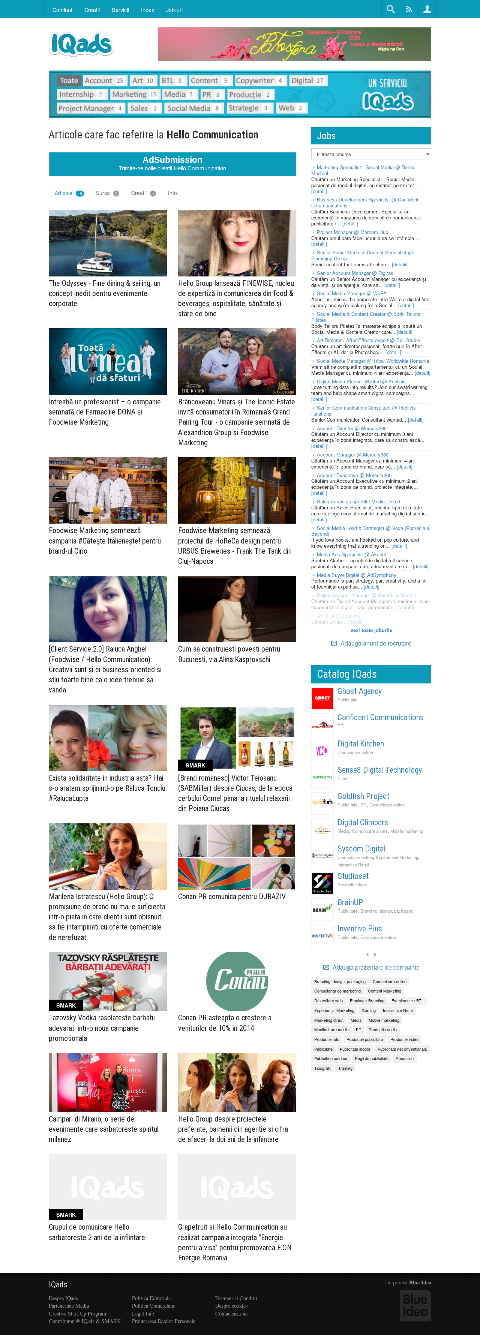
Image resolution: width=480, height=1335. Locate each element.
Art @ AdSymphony (338, 615)
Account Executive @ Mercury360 (354, 475)
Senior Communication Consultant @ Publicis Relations (363, 410)
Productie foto (326, 1039)
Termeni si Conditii (236, 1298)
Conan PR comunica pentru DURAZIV (232, 896)
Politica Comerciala (153, 1305)
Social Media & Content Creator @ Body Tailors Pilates (365, 316)
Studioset (353, 876)
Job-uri (174, 10)
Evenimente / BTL (408, 1000)
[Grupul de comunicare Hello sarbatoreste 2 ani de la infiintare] (108, 1187)
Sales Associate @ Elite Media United (358, 501)
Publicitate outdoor (331, 1058)
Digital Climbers (363, 822)
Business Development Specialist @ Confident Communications (364, 202)
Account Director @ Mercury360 (352, 428)
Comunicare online (355, 752)
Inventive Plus (360, 928)
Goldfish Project (363, 796)
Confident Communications (381, 717)
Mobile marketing (406, 831)
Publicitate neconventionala (402, 1049)
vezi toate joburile (371, 630)
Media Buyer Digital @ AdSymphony (356, 574)
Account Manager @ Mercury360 (352, 454)
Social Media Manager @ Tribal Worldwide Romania (373, 360)
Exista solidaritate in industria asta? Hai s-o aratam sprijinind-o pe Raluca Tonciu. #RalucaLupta (108, 788)
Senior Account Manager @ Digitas (355, 272)
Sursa (106, 193)
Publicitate (347, 700)
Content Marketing (384, 991)
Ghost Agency (360, 691)
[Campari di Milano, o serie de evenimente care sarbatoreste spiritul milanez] (108, 1082)
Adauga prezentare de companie (375, 967)
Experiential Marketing (397, 857)
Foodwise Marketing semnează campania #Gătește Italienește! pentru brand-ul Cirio (105, 540)
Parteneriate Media (69, 1305)
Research (405, 1058)
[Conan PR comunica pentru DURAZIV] (237, 856)
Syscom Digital (362, 848)
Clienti (344, 778)
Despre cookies (231, 1305)
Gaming (369, 1010)
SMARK (195, 765)
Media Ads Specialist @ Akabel (351, 554)
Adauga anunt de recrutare (375, 643)
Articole (68, 193)
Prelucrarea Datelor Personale (163, 1320)
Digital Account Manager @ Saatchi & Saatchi (367, 595)
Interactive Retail (353, 865)
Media (343, 831)
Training (345, 1068)
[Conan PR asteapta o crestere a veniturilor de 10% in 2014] (237, 981)
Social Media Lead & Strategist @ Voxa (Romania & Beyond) (370, 531)
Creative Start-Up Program (77, 1313)
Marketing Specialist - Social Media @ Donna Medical (363, 170)
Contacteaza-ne (231, 1313)
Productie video (352, 884)
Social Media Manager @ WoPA (352, 293)
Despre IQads (63, 1298)
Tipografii (322, 1068)
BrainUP (350, 902)
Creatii (142, 193)
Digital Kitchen (361, 743)
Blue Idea (420, 1282)
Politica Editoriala (151, 1298)
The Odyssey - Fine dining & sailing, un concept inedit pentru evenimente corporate (104, 293)
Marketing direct (329, 1020)
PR (341, 726)
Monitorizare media (331, 1029)
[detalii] (319, 191)
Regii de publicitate (371, 1058)
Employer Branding (367, 1000)
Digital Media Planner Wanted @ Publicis (361, 381)
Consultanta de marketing (337, 991)
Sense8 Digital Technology (380, 770)
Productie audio (383, 1029)
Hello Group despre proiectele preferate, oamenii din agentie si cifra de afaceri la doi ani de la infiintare (233, 1129)
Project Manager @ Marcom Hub (352, 232)
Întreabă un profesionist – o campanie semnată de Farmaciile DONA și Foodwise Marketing (105, 411)
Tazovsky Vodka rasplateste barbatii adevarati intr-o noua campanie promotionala (102, 1027)
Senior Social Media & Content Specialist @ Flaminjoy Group (362, 255)
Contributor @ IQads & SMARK (85, 1320)
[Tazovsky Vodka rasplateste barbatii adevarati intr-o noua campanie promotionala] (108, 981)
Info (172, 193)
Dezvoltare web (328, 1000)
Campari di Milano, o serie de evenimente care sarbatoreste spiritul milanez (104, 1129)
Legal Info (143, 1313)
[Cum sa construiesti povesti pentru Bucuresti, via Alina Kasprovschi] (237, 609)
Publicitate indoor (355, 1049)
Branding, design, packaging (386, 911)
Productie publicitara (364, 1039)
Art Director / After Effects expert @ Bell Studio (368, 340)
